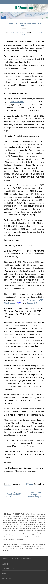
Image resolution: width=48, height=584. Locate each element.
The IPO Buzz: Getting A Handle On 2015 (13, 495)
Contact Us (6, 578)
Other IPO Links (8, 568)
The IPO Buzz (27, 484)
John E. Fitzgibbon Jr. (17, 32)
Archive (5, 564)
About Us (5, 573)
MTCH (19, 303)
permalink (7, 485)
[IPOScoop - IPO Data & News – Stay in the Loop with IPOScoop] (26, 8)
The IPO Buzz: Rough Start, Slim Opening (35, 495)
